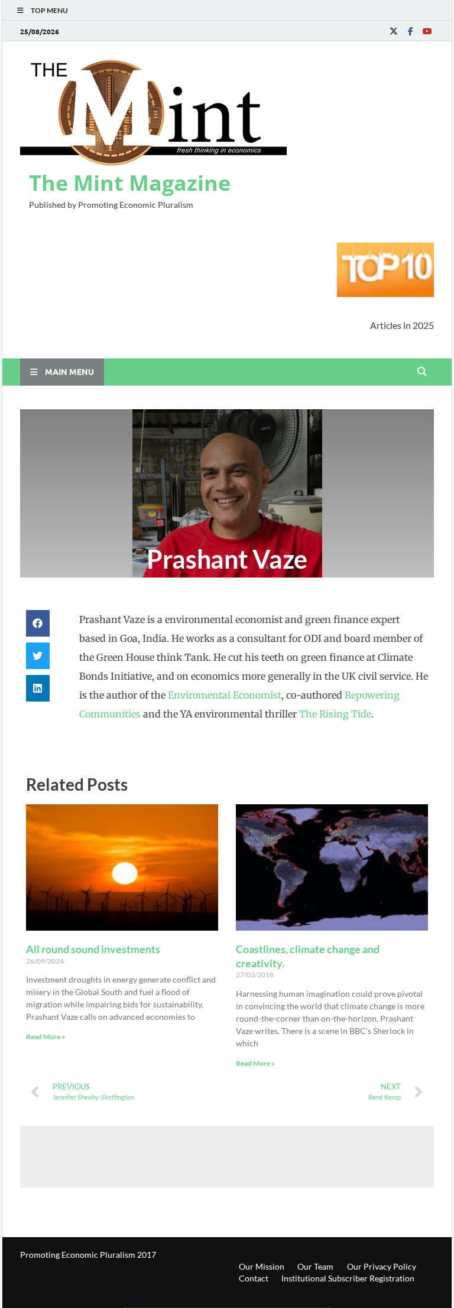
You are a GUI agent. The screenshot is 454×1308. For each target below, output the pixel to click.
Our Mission (261, 1266)
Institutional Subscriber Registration (347, 1278)
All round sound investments (93, 948)
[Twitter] (394, 31)
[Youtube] (427, 31)
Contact (253, 1278)
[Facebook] (410, 31)
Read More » (45, 1036)
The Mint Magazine (130, 182)
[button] (38, 623)
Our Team (315, 1266)
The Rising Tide (335, 714)
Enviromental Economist (224, 695)
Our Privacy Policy (381, 1266)
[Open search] (422, 372)
